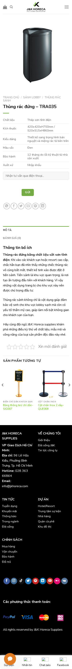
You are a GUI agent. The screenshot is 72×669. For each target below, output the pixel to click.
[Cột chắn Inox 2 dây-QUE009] (53, 382)
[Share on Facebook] (14, 206)
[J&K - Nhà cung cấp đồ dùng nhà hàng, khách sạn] (36, 7)
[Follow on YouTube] (50, 581)
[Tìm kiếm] (11, 7)
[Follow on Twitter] (28, 581)
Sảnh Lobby (32, 97)
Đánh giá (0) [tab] (12, 238)
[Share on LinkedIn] (42, 206)
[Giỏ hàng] (5, 7)
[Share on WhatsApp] (6, 206)
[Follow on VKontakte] (64, 581)
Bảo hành (8, 557)
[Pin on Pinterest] (35, 206)
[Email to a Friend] (28, 206)
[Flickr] (57, 581)
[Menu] (66, 7)
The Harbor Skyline (16, 644)
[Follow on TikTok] (21, 581)
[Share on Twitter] (21, 206)
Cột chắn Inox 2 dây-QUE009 (51, 407)
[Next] (69, 392)
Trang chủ (11, 97)
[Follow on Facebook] (6, 581)
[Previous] (3, 392)
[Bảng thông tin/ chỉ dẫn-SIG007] (18, 382)
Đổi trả (6, 562)
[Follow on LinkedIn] (42, 581)
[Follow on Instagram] (14, 581)
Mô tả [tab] (7, 230)
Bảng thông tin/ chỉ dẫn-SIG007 (18, 407)
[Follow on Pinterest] (35, 581)
